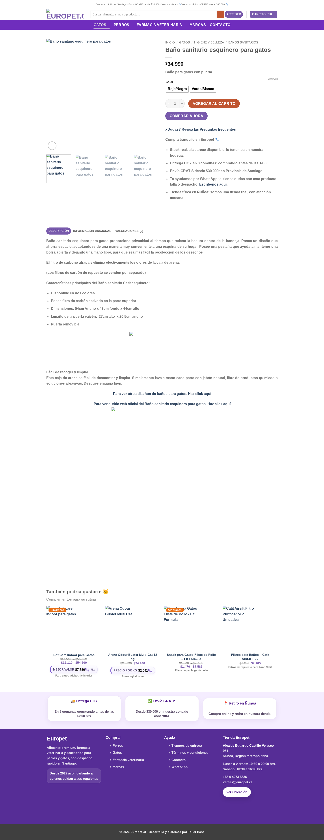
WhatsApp (179, 767)
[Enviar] (220, 14)
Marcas (198, 25)
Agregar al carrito (214, 103)
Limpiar (273, 78)
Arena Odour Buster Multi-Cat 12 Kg (132, 657)
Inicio (170, 42)
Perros (121, 25)
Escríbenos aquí (213, 184)
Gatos (100, 25)
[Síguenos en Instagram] (162, 809)
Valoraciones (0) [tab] (129, 231)
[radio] (177, 89)
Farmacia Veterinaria (159, 25)
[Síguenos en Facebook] (155, 809)
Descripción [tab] (58, 231)
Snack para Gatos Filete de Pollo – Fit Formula (191, 657)
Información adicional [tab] (92, 231)
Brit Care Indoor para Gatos (74, 655)
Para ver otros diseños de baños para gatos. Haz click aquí (162, 394)
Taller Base (196, 832)
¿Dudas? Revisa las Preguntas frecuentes (200, 129)
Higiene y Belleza (209, 42)
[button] (234, 14)
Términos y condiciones (189, 752)
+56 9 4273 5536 (235, 777)
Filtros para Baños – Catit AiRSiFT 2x (250, 657)
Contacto (220, 25)
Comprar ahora (186, 116)
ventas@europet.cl (237, 782)
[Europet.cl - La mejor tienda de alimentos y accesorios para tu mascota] (65, 14)
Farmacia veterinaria (128, 760)
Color (169, 82)
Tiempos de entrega (186, 745)
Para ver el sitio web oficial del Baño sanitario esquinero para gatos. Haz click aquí (162, 404)
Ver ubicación (236, 792)
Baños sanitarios (243, 42)
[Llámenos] (169, 809)
